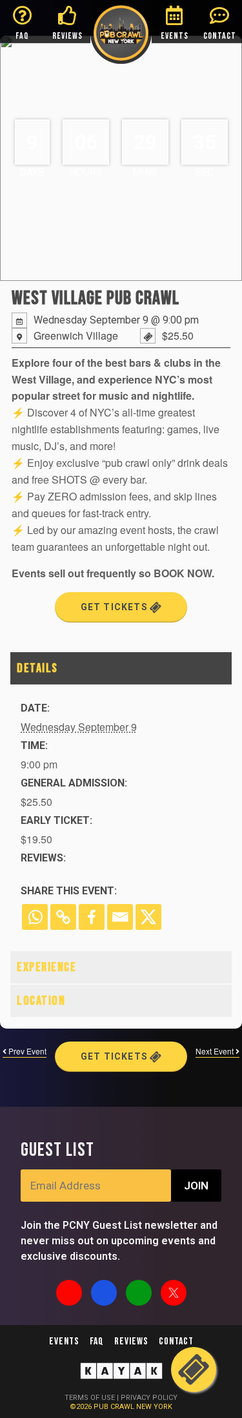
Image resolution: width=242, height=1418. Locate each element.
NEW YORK (154, 1407)
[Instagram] (69, 1293)
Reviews (131, 1341)
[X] (148, 917)
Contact (176, 1341)
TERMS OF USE (90, 1397)
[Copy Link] (63, 917)
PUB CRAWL (115, 1407)
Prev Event (26, 1050)
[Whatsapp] (35, 917)
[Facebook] (92, 917)
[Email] (120, 917)
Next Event (216, 1050)
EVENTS (174, 35)
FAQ (22, 35)
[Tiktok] (139, 1293)
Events (64, 1341)
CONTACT (219, 35)
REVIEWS (67, 35)
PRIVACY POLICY (149, 1397)
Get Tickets (115, 607)
